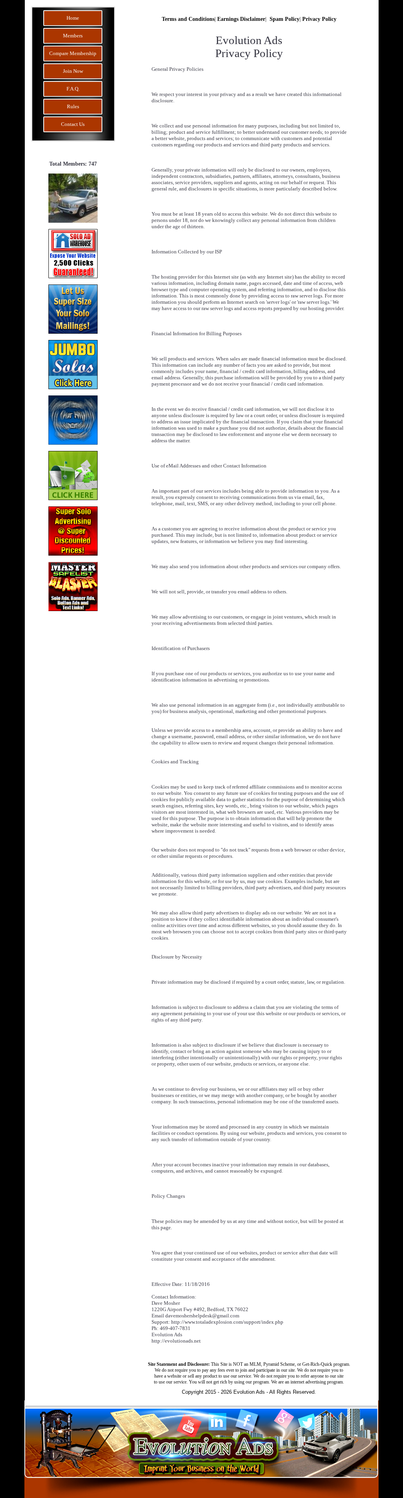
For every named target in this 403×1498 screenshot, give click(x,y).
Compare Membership (72, 53)
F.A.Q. (73, 89)
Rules (73, 106)
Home (73, 18)
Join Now (73, 71)
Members (73, 36)
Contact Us (73, 124)
